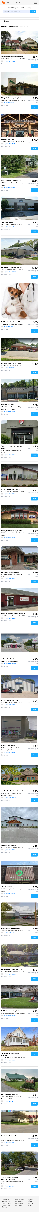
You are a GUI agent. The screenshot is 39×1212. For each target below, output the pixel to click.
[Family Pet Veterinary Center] (19, 516)
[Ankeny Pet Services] (19, 642)
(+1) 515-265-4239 (10, 1015)
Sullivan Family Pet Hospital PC (12, 56)
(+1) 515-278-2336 (9, 187)
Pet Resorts (19, 1201)
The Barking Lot (7, 222)
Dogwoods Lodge (7, 139)
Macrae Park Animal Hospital (11, 969)
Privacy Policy (6, 1203)
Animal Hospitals (30, 1202)
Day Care (30, 1200)
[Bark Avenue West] (19, 390)
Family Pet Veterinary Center (11, 531)
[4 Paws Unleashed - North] (19, 475)
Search (33, 12)
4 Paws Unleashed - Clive (10, 700)
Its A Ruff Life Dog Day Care (11, 363)
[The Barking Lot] (19, 208)
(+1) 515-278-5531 (9, 102)
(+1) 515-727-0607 (10, 272)
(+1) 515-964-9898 (9, 411)
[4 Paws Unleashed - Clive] (19, 686)
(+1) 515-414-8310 (9, 850)
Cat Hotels (18, 1205)
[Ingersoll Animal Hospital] (19, 558)
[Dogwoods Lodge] (19, 125)
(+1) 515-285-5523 (9, 1142)
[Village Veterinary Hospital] (19, 83)
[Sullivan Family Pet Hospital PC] (19, 42)
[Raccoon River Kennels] (19, 1080)
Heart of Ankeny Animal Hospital (13, 613)
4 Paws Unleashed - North (10, 489)
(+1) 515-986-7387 (9, 144)
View (34, 66)
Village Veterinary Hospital (10, 98)
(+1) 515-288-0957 (9, 933)
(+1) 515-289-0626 (10, 494)
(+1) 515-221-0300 (9, 752)
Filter (7, 21)
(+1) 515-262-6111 (9, 1186)
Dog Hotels (19, 1203)
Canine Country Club (9, 746)
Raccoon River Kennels (9, 1094)
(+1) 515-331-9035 (9, 326)
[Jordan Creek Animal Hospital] (19, 774)
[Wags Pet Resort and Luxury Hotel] (19, 432)
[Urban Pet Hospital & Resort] (19, 251)
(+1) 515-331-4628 (9, 227)
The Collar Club (6, 887)
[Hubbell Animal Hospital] (19, 997)
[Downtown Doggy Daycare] (19, 914)
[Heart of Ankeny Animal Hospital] (19, 599)
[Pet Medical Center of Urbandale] (19, 301)
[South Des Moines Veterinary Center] (19, 1121)
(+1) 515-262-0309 (10, 1060)
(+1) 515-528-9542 (10, 455)
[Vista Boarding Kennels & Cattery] (19, 1039)
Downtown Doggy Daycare (10, 928)
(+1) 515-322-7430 (9, 893)
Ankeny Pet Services (8, 659)
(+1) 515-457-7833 (9, 368)
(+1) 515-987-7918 (9, 705)
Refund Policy (6, 1205)
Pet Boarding (19, 1200)
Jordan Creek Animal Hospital (12, 791)
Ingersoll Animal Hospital (10, 572)
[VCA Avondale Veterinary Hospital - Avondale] (19, 1163)
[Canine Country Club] (19, 729)
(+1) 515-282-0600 (10, 974)
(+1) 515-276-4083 (10, 61)
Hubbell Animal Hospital (10, 1011)
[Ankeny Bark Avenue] (19, 825)
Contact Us (5, 1200)
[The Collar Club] (19, 872)
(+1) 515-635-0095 (10, 618)
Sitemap (4, 1207)
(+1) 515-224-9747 (10, 537)
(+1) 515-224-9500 (10, 797)
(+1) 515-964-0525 (10, 663)
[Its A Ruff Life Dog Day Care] (19, 349)
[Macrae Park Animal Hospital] (19, 955)
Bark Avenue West (7, 405)
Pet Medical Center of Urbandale (13, 322)
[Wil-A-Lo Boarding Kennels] (19, 166)
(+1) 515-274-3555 (9, 579)
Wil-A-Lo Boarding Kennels (11, 181)
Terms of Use (6, 1201)
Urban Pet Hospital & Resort (11, 267)
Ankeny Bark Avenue (8, 845)
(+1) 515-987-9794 (10, 1101)
